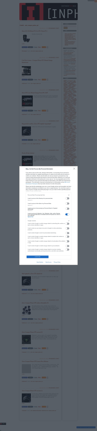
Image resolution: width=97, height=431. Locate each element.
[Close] (74, 169)
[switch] (67, 198)
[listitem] (48, 195)
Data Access (48, 262)
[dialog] (48, 215)
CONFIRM (37, 256)
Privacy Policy (57, 262)
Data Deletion (40, 262)
